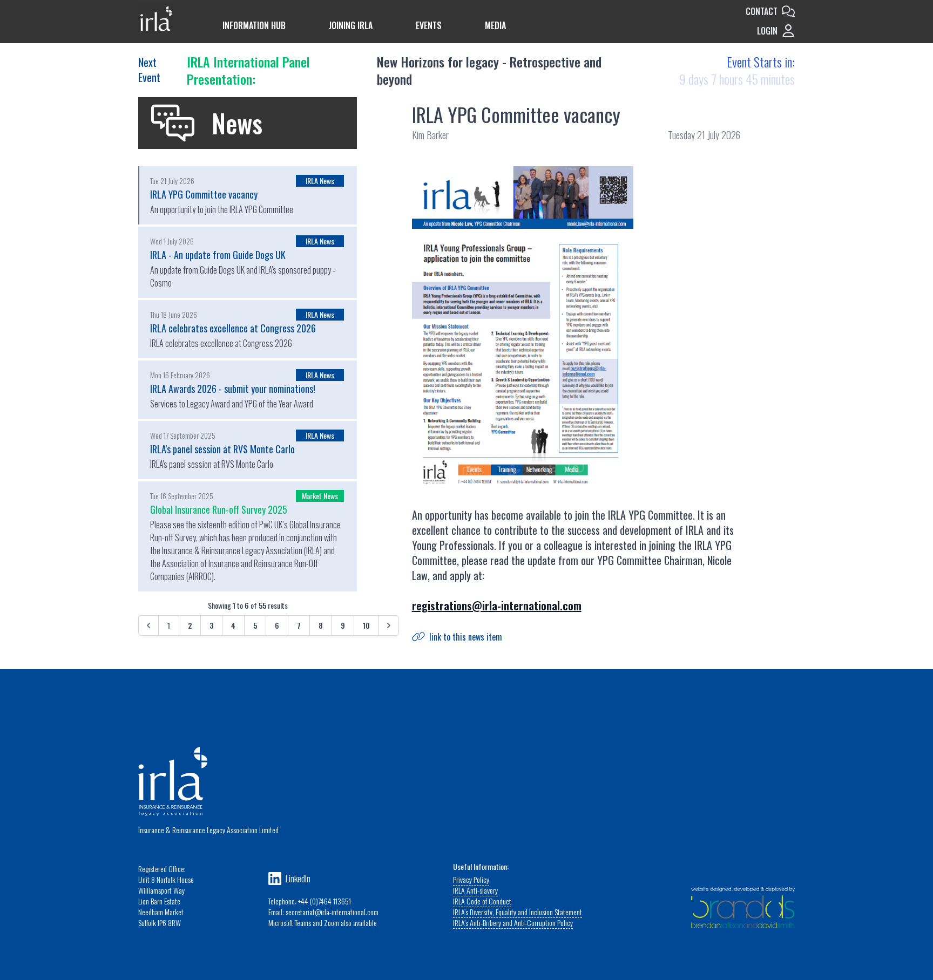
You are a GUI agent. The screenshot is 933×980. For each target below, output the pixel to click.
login (767, 30)
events (429, 25)
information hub (254, 25)
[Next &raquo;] (388, 625)
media (495, 25)
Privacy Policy (471, 879)
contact (762, 11)
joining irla (351, 25)
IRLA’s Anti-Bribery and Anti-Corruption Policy (513, 922)
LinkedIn (298, 878)
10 (366, 625)
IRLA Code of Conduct (482, 901)
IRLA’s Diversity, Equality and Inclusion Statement (517, 911)
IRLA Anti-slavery (475, 890)
